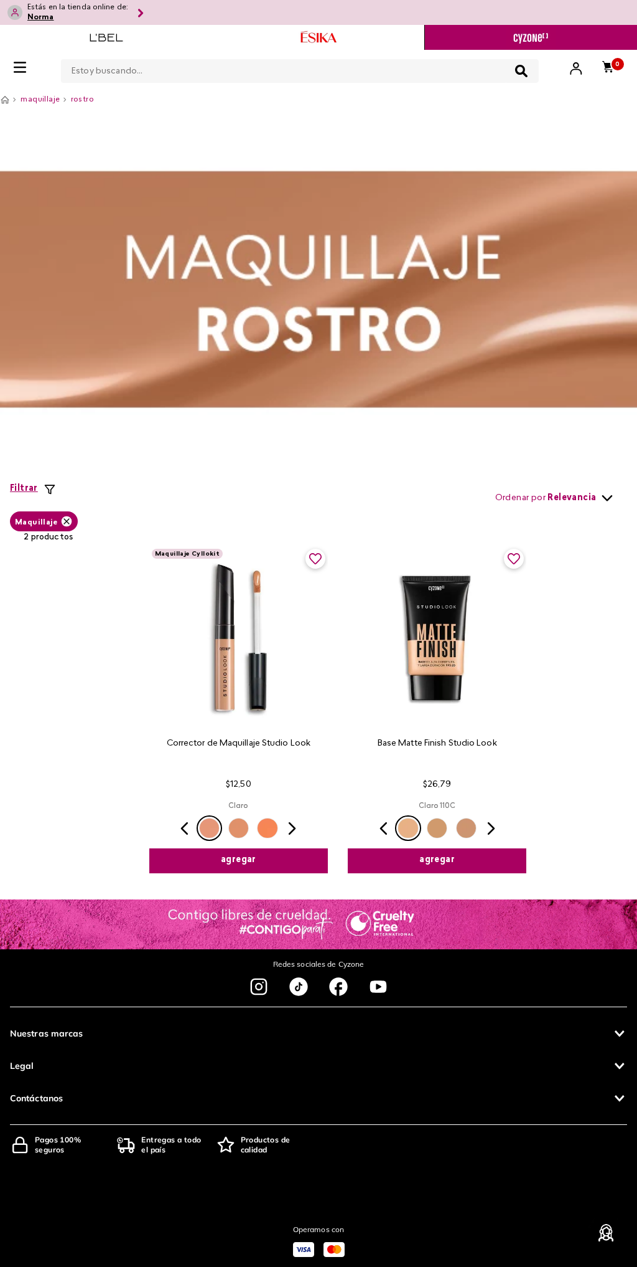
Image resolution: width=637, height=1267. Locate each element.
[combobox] (300, 68)
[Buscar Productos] (521, 71)
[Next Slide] (291, 828)
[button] (209, 828)
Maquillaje (36, 522)
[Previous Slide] (184, 828)
